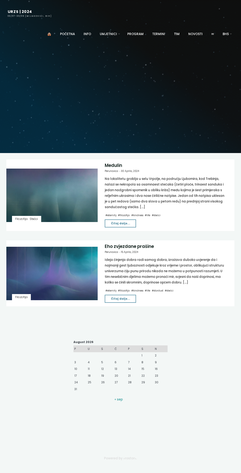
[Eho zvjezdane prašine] (52, 273)
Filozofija (21, 219)
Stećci (34, 219)
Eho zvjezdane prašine (129, 246)
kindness (138, 215)
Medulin (113, 165)
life (148, 215)
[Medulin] (52, 195)
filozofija (125, 215)
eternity (111, 215)
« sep (119, 399)
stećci (157, 215)
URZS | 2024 (20, 11)
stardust (158, 290)
